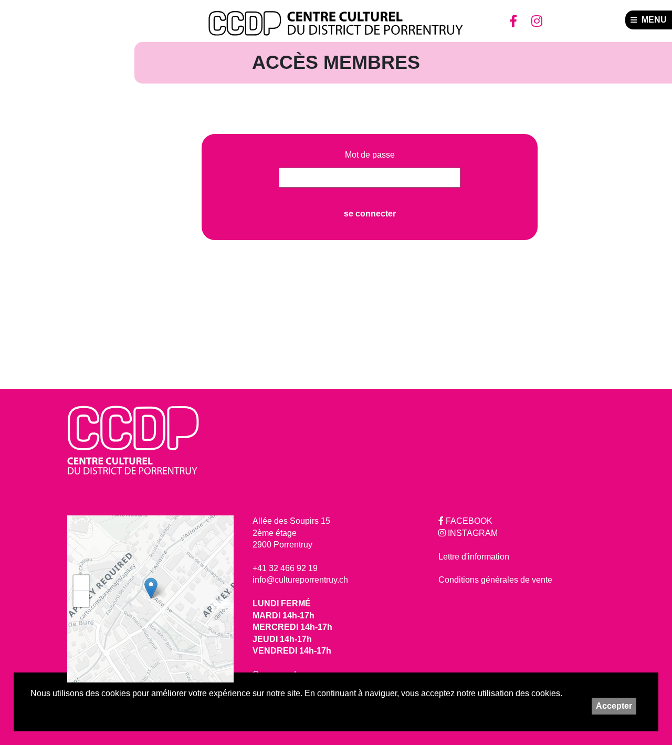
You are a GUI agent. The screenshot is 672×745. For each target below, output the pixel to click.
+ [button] (81, 582)
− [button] (81, 598)
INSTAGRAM (472, 533)
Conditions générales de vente (495, 579)
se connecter (370, 213)
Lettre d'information (473, 556)
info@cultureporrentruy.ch (300, 579)
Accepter (614, 705)
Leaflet (222, 603)
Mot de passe (370, 155)
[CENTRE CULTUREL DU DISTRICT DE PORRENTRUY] (336, 24)
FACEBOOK (468, 520)
